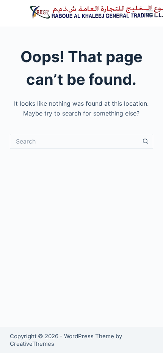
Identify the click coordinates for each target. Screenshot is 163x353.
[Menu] (149, 13)
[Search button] (145, 141)
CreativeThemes (32, 343)
